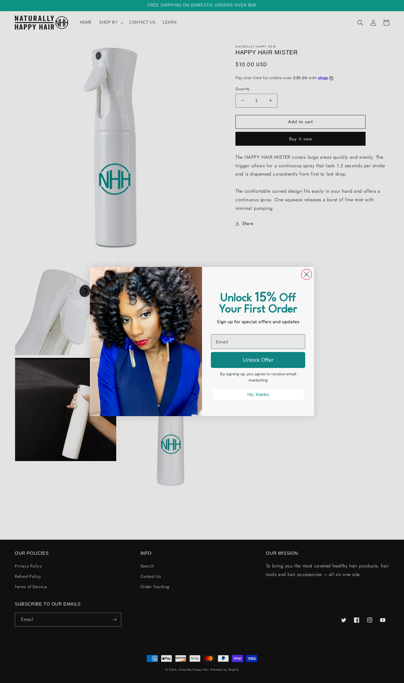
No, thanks (258, 394)
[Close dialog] (306, 274)
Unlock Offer (258, 360)
